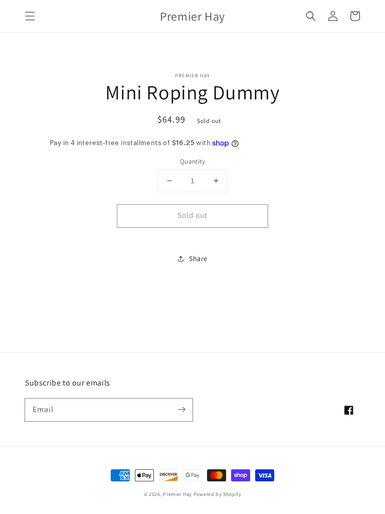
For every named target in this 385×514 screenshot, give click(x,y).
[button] (30, 16)
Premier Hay (177, 494)
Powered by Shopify (218, 494)
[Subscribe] (181, 410)
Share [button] (198, 258)
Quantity (192, 161)
